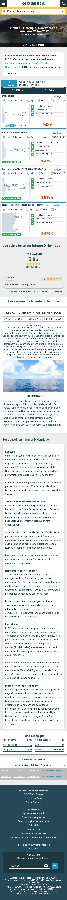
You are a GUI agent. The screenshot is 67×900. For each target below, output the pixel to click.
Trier (51, 90)
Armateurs (19, 770)
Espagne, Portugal (15, 132)
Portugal (9, 96)
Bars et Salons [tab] (13, 319)
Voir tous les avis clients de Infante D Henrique (35, 291)
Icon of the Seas (33, 798)
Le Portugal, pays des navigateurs (25, 169)
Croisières (6, 770)
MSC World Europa (33, 794)
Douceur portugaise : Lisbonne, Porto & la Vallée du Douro (25, 205)
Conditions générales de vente (33, 821)
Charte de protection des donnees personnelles (33, 837)
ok (54, 865)
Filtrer (19, 90)
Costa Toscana (34, 802)
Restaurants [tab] (33, 319)
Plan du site (33, 829)
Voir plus (11, 73)
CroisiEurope (33, 770)
